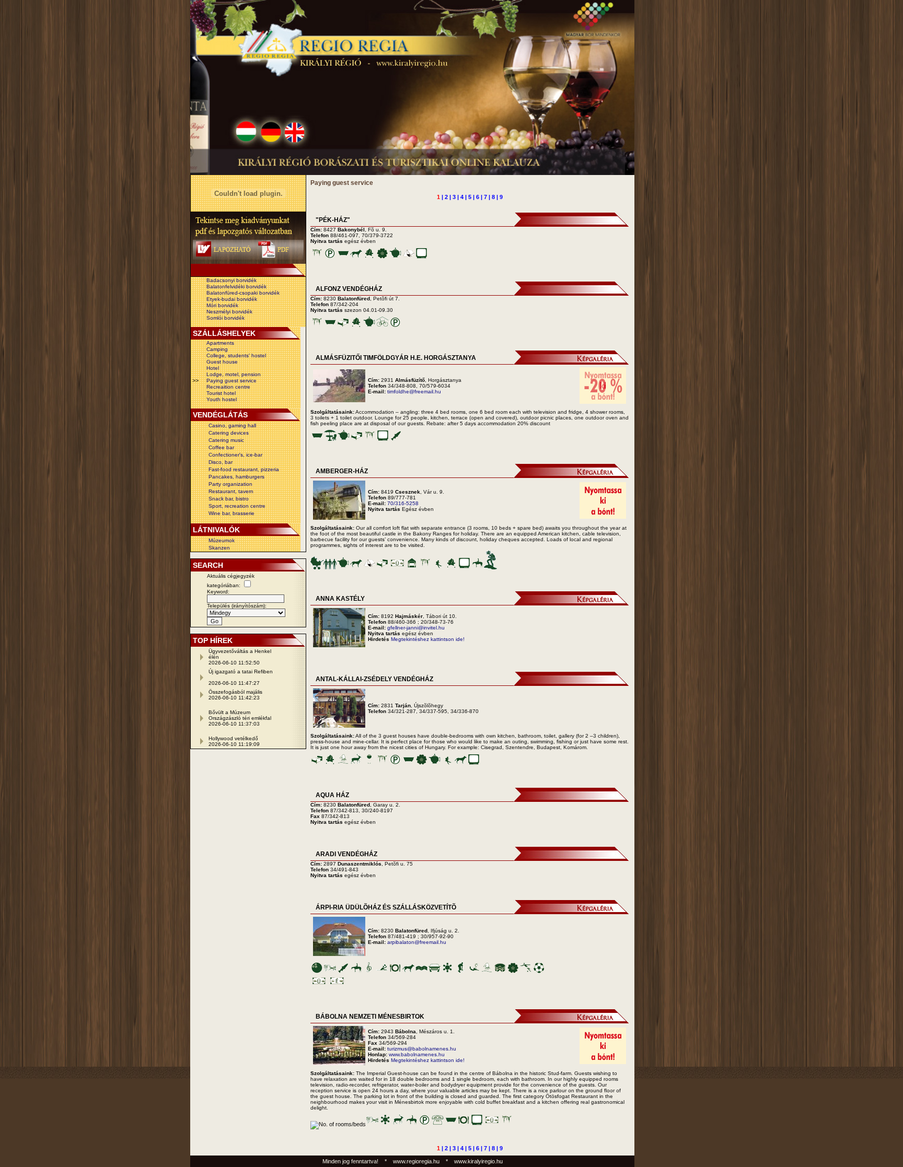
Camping (217, 349)
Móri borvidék (222, 305)
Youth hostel (221, 399)
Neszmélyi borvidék (229, 311)
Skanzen (219, 548)
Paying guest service (231, 380)
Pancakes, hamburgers (236, 477)
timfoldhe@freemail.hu (414, 391)
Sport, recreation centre (237, 506)
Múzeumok (222, 540)
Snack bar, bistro (229, 498)
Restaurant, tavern (231, 491)
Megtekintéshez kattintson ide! (428, 639)
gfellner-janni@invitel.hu (416, 628)
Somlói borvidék (225, 318)
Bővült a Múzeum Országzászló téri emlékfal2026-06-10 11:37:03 (240, 718)
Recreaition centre (228, 387)
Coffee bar (221, 447)
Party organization (230, 484)
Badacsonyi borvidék (231, 280)
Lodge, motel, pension (233, 374)
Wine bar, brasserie (231, 513)
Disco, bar (221, 462)
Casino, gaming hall (232, 425)
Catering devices (229, 433)
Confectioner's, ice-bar (235, 455)
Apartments (220, 343)
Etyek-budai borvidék (231, 299)
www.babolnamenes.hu (417, 1054)
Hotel (212, 368)
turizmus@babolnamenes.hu (421, 1049)
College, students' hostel (236, 355)
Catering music (226, 440)
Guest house (222, 362)
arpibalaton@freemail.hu (416, 942)
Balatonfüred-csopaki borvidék (243, 293)
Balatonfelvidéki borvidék (236, 286)
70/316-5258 (403, 503)
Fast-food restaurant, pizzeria (244, 469)
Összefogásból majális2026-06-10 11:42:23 (235, 695)
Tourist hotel (221, 393)
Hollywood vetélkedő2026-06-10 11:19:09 (234, 741)
